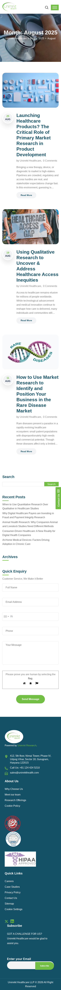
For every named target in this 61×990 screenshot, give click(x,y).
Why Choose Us (14, 789)
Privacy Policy (12, 892)
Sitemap (9, 903)
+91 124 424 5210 (30, 767)
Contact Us (11, 898)
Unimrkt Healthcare (30, 160)
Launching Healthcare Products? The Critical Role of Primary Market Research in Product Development (33, 135)
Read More (26, 195)
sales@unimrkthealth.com (24, 772)
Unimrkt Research (27, 745)
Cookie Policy (12, 805)
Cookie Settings (13, 909)
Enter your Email (19, 959)
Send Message (30, 699)
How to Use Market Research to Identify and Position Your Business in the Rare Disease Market (37, 394)
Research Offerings (15, 800)
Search (8, 477)
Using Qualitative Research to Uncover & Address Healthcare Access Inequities (37, 266)
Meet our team (12, 794)
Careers (9, 881)
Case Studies (12, 886)
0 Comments (50, 160)
